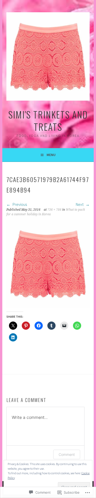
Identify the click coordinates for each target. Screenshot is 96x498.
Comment (67, 454)
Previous (19, 204)
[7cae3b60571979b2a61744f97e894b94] (47, 306)
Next (80, 204)
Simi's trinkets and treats (48, 120)
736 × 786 (54, 209)
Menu (51, 154)
